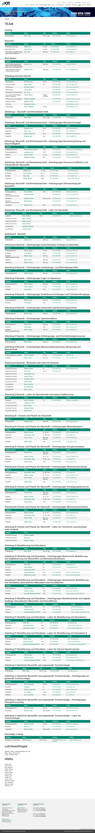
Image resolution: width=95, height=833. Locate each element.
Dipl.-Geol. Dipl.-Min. (46, 438)
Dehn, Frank (27, 36)
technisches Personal (11, 218)
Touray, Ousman (26, 229)
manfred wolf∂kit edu (71, 201)
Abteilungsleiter (9, 81)
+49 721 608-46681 (57, 355)
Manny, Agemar (28, 250)
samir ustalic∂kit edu (71, 441)
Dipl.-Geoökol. (46, 710)
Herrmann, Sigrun (29, 87)
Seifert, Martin (28, 381)
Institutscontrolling (10, 84)
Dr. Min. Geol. (46, 459)
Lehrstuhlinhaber (9, 36)
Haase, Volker (28, 84)
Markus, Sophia (27, 178)
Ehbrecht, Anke (28, 710)
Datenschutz (70, 2)
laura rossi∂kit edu (71, 131)
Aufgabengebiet (10, 450)
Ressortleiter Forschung (11, 46)
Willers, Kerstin (28, 262)
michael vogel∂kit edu (71, 49)
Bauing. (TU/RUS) (45, 95)
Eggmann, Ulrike (28, 101)
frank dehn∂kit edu (71, 36)
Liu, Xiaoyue (27, 692)
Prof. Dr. (45, 684)
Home (58, 2)
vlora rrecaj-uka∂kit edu (72, 92)
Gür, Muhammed (28, 387)
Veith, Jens (27, 371)
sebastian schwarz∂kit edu (73, 133)
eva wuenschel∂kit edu (72, 205)
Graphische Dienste (10, 101)
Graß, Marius (27, 253)
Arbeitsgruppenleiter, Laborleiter (13, 355)
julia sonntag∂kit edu (71, 136)
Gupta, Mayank (28, 567)
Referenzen (74, 4)
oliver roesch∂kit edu (71, 260)
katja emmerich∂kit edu (72, 684)
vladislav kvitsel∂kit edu (72, 400)
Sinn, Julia (27, 52)
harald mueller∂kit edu (75, 740)
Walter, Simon (28, 389)
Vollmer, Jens (28, 410)
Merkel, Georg (28, 255)
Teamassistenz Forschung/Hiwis (13, 99)
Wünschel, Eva (28, 205)
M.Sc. (44, 128)
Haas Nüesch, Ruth (29, 435)
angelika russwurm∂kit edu (73, 99)
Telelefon (55, 604)
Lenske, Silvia (28, 89)
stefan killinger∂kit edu (72, 368)
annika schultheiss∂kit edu (73, 572)
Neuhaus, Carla (28, 128)
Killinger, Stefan (28, 368)
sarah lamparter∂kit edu (72, 152)
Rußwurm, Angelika (29, 99)
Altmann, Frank (28, 154)
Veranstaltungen (60, 4)
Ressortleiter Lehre (10, 49)
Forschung (31, 4)
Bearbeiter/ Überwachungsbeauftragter (12, 195)
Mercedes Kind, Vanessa (31, 149)
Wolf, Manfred (28, 201)
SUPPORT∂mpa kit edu (72, 104)
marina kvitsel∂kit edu (71, 95)
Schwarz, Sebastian (29, 133)
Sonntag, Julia (28, 136)
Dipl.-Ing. (45, 52)
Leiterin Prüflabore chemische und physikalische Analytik (13, 70)
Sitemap (84, 2)
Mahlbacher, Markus (29, 157)
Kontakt (89, 4)
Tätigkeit (8, 33)
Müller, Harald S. (27, 740)
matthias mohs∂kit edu (72, 191)
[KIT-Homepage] (6, 3)
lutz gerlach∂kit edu (71, 64)
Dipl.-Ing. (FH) (46, 198)
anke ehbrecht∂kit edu (71, 710)
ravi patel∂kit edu (70, 564)
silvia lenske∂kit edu (71, 89)
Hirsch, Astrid (28, 437)
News (26, 4)
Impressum (63, 2)
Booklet (53, 4)
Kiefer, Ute (27, 537)
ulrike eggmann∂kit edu (72, 101)
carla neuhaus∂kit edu (71, 128)
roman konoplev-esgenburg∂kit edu (75, 593)
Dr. (44, 131)
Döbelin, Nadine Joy (29, 689)
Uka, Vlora (27, 92)
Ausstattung (68, 4)
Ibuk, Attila (26, 176)
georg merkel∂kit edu (71, 255)
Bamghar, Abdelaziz (27, 226)
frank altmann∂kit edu (71, 154)
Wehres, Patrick (26, 221)
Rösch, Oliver (28, 260)
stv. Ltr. (45, 371)
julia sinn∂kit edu (70, 52)
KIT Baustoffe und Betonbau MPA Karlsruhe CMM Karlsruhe (15, 13)
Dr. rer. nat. (46, 432)
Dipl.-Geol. (46, 69)
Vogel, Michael (28, 49)
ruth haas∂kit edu (70, 435)
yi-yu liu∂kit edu (70, 694)
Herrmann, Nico (28, 81)
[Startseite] (92, 4)
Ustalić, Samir (28, 441)
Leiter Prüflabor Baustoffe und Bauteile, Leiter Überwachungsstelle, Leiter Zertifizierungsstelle (13, 66)
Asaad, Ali (27, 687)
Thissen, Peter (28, 588)
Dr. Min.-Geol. (46, 435)
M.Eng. (45, 692)
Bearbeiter (8, 133)
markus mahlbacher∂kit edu (73, 157)
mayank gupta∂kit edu (71, 567)
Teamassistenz (9, 87)
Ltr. (44, 368)
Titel (44, 33)
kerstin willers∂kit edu (71, 262)
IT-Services (8, 104)
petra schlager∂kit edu (72, 69)
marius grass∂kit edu (71, 253)
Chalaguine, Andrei (29, 104)
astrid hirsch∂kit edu (71, 437)
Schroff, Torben (28, 376)
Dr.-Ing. (45, 46)
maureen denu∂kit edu (73, 173)
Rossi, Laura (27, 131)
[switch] (92, 2)
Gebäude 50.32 (21, 807)
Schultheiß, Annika (29, 572)
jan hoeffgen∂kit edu (71, 46)
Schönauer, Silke (28, 198)
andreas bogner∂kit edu (72, 432)
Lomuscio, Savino (29, 194)
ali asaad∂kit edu (70, 687)
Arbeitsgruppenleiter (10, 170)
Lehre (36, 4)
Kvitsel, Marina (28, 95)
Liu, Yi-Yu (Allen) (28, 694)
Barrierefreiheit (77, 2)
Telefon (54, 33)
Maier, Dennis (28, 405)
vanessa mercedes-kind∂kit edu (74, 149)
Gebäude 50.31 (5, 819)
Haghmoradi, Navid (29, 569)
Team (79, 4)
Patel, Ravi (27, 564)
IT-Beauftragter (9, 106)
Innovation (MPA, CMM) (44, 4)
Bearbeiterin (8, 131)
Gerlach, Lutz (28, 64)
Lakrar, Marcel (26, 223)
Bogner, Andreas (28, 432)
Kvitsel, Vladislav (29, 106)
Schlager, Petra (28, 69)
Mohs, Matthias (28, 191)
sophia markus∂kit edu (73, 178)
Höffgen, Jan (27, 46)
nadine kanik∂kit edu (71, 689)
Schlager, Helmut (29, 408)
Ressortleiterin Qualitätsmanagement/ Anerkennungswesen (13, 52)
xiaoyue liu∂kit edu (71, 692)
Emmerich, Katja (28, 684)
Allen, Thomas (26, 218)
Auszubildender (9, 226)
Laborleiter (8, 216)
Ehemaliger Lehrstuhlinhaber (12, 740)
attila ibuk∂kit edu (72, 176)
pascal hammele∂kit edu (72, 591)
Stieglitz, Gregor (28, 540)
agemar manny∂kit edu (72, 250)
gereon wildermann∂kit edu (73, 575)
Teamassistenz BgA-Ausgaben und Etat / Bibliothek (13, 95)
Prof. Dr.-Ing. (46, 36)
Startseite (7, 19)
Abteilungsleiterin (9, 421)
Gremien (84, 4)
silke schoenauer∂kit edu (72, 198)
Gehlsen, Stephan (29, 535)
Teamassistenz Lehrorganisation (13, 92)
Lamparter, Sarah (29, 152)
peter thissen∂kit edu (71, 588)
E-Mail (68, 33)
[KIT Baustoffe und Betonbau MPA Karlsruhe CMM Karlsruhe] (80, 14)
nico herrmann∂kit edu (72, 81)
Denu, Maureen (27, 173)
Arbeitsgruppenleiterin (11, 128)
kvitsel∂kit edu (70, 355)
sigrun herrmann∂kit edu (72, 87)
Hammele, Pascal (29, 591)
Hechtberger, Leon (29, 374)
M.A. (44, 84)
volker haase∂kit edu (71, 84)
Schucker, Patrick (29, 379)
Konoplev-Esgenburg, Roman (32, 593)
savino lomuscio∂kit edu (72, 194)
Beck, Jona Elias (28, 384)
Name (26, 33)
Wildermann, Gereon (30, 575)
